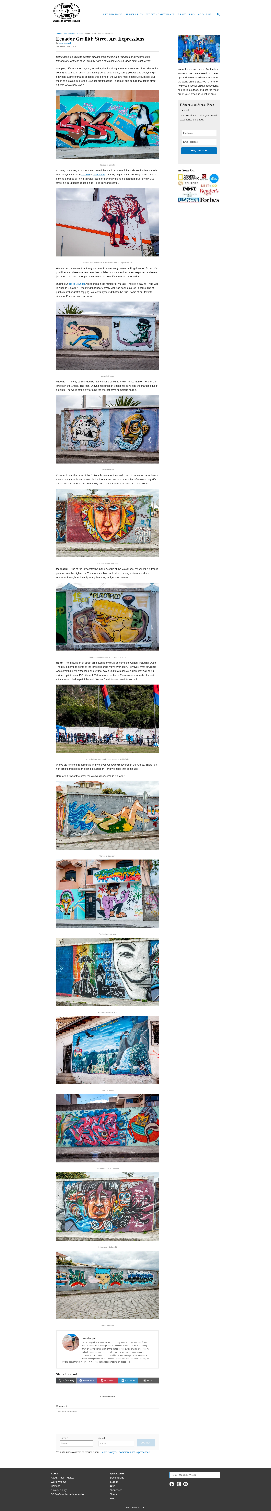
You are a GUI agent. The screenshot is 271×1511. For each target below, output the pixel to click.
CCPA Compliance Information (68, 1494)
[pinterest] (186, 1484)
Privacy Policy (59, 1490)
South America (68, 34)
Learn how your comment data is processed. (126, 1452)
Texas (113, 1494)
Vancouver (99, 174)
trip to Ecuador (77, 283)
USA (112, 1486)
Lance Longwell (64, 43)
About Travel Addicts (62, 1477)
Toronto (85, 174)
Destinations (117, 1477)
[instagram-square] (179, 1484)
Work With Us (58, 1481)
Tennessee (116, 1490)
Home (58, 34)
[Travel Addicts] (74, 14)
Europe (114, 1481)
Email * (102, 1438)
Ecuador (79, 34)
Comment (61, 1406)
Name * (64, 1438)
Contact (55, 1486)
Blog (112, 1498)
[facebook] (172, 1484)
